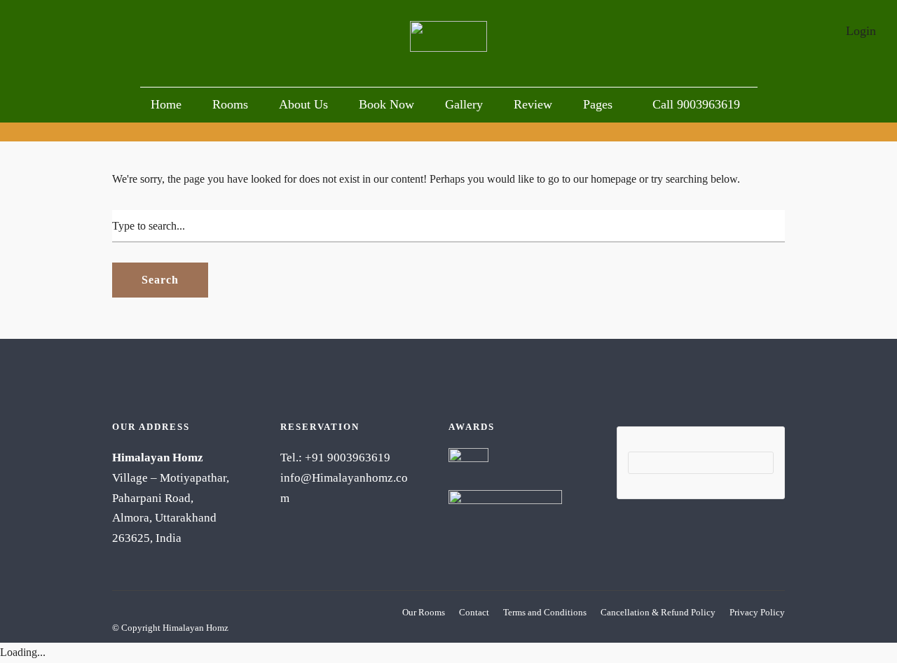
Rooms (230, 104)
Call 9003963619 (696, 104)
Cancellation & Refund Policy (658, 612)
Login (861, 31)
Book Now (386, 104)
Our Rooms (423, 612)
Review (533, 104)
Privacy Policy (757, 612)
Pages (597, 104)
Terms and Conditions (545, 612)
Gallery (464, 104)
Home (166, 104)
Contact (474, 612)
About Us (303, 104)
